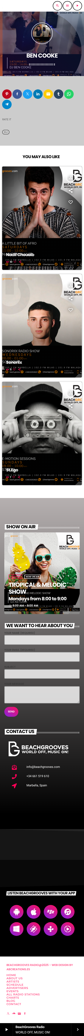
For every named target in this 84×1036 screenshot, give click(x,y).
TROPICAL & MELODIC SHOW (37, 588)
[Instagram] (19, 1014)
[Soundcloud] (14, 1014)
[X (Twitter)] (8, 1014)
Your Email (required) (19, 650)
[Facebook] (25, 1014)
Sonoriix (14, 362)
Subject (10, 667)
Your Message (14, 684)
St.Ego (12, 470)
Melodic (15, 576)
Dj (6, 132)
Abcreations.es (18, 969)
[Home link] (22, 6)
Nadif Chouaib (20, 255)
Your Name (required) (19, 633)
